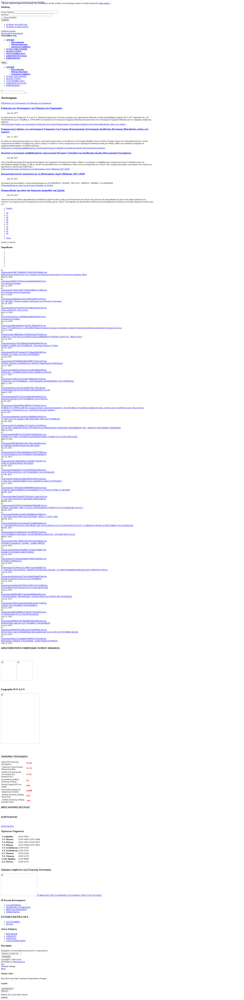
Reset (3, 969)
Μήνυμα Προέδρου (19, 72)
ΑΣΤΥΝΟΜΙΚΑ (13, 922)
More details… (105, 3)
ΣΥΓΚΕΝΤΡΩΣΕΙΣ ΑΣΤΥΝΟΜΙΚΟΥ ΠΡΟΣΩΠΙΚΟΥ (24, 454)
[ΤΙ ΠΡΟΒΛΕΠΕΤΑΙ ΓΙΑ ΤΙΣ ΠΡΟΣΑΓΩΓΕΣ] (23, 612)
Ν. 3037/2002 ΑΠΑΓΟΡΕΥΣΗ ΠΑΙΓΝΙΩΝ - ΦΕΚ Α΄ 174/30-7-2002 (29, 516)
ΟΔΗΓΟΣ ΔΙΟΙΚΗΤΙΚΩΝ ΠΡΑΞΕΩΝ (17, 463)
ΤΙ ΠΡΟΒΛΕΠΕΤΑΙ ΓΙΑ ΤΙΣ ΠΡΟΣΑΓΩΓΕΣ (20, 614)
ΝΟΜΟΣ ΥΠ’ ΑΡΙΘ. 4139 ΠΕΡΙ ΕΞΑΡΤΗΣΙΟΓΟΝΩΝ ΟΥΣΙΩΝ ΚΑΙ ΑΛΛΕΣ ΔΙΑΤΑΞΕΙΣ (39, 437)
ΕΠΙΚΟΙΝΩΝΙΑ (13, 85)
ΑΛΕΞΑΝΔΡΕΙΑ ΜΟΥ (16, 941)
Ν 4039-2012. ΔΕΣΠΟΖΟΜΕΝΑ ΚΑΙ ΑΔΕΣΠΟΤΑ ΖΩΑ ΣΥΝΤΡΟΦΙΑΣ (31, 481)
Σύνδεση (5, 20)
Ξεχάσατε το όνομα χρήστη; (17, 27)
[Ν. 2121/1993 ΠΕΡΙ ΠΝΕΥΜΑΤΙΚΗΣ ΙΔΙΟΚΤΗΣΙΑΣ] (24, 496)
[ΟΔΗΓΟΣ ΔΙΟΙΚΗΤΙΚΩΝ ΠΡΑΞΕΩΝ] (23, 461)
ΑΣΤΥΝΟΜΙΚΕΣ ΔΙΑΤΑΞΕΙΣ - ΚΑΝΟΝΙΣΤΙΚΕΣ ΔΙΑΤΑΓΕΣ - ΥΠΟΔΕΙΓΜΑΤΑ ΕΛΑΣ (38, 534)
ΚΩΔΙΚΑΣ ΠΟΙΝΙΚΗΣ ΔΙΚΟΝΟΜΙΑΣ (17, 552)
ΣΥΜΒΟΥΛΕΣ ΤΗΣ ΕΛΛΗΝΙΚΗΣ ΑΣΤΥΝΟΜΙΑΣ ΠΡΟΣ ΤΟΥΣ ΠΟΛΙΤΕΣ (69, 895)
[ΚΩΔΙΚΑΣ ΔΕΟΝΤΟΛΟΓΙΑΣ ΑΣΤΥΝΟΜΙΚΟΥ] (24, 576)
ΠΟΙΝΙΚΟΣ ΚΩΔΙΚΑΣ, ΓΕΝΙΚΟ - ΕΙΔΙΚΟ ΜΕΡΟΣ (23, 543)
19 (7, 220)
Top (2, 964)
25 (7, 233)
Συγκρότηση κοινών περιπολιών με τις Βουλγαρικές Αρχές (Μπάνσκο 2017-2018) (43, 174)
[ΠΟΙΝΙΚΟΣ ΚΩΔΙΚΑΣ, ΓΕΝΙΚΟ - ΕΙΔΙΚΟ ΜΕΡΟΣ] (24, 541)
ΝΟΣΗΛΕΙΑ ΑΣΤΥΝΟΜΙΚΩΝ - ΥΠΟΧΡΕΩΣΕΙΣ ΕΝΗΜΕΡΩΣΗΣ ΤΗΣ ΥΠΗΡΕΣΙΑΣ (37, 381)
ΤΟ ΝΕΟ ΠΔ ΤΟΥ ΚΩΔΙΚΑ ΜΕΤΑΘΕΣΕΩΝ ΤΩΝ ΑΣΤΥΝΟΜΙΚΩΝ (30, 419)
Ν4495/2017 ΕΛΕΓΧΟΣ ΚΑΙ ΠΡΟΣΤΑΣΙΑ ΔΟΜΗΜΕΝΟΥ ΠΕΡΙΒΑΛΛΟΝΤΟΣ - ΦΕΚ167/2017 (41, 337)
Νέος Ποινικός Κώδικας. (11, 283)
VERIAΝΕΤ (11, 936)
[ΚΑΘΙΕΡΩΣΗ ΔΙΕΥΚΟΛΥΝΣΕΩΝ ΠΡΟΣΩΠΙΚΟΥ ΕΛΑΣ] (23, 388)
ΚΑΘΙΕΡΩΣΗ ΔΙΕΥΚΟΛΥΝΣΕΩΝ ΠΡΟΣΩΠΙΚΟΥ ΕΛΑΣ (25, 390)
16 (7, 213)
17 (7, 215)
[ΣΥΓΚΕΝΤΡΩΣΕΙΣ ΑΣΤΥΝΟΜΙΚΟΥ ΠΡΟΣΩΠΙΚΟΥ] (24, 452)
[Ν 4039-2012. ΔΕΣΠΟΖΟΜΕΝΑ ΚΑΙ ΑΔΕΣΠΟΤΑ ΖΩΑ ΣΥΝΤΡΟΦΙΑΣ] (23, 479)
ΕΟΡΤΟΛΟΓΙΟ (7, 826)
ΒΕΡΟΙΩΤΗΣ (12, 934)
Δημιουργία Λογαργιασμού (12, 33)
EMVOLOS (11, 938)
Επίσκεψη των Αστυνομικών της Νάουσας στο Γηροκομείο (31, 108)
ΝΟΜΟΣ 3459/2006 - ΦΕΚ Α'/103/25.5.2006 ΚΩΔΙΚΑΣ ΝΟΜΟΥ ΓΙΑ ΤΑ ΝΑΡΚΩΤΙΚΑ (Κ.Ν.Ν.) (42, 508)
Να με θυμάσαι (10, 17)
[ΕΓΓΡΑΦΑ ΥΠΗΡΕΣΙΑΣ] (23, 559)
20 (7, 222)
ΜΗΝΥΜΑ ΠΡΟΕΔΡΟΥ (16, 910)
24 (7, 231)
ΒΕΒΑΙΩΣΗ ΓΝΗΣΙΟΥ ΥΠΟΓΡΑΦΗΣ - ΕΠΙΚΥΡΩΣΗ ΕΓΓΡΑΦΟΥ (29, 641)
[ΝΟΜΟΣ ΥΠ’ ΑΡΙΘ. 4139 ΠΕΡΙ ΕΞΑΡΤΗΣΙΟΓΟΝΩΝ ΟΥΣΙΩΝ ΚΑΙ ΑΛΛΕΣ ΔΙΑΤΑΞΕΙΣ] (23, 434)
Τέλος (8, 238)
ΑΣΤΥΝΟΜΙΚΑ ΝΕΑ (15, 81)
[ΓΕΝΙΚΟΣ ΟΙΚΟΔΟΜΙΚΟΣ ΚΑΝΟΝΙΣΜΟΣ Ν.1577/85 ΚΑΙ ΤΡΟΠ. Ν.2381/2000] (24, 488)
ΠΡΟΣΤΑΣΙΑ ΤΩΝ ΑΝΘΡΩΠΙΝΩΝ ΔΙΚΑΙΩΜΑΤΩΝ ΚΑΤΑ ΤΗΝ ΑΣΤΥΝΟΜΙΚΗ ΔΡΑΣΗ (39, 632)
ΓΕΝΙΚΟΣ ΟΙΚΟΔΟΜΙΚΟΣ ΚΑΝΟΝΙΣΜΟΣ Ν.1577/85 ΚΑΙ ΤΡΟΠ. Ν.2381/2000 (35, 490)
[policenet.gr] (9, 680)
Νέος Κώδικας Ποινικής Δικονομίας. (16, 292)
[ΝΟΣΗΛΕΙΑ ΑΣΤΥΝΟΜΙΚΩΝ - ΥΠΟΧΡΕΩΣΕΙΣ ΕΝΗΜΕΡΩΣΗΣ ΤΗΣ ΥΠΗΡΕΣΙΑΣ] (23, 379)
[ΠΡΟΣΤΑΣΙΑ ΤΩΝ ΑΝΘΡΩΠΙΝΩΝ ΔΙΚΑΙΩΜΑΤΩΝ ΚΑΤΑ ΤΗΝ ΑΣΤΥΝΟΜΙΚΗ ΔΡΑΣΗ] (24, 630)
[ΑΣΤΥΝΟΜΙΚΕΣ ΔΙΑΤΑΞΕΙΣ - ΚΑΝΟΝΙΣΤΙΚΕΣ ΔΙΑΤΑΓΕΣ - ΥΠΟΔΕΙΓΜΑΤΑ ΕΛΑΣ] (23, 532)
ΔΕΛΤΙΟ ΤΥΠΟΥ (13, 78)
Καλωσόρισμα (17, 69)
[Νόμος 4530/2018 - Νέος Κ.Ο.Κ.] (24, 308)
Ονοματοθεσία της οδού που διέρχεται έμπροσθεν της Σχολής (33, 190)
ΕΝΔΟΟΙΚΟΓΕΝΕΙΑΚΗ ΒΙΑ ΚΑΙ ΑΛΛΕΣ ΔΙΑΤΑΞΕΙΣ (24, 588)
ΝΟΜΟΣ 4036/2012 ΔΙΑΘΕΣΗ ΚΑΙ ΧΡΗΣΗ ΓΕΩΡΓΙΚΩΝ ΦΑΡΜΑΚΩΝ (32, 363)
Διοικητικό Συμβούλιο (20, 74)
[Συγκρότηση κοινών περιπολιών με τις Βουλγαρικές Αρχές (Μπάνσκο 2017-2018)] (35, 169)
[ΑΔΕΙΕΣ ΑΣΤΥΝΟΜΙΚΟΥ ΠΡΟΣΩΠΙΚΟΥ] (24, 603)
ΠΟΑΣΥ (9, 924)
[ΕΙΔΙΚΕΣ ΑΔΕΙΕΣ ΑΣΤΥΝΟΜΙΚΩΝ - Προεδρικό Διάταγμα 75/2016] (24, 343)
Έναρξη (9, 208)
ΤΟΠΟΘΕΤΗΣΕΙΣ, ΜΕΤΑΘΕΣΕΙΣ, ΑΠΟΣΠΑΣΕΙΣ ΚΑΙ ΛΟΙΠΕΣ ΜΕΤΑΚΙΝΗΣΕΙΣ (36, 596)
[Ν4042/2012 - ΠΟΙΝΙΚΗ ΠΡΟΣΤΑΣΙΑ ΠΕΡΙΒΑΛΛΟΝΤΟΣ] (23, 370)
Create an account (8, 31)
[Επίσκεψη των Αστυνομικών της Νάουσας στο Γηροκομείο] (26, 103)
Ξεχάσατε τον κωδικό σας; (17, 24)
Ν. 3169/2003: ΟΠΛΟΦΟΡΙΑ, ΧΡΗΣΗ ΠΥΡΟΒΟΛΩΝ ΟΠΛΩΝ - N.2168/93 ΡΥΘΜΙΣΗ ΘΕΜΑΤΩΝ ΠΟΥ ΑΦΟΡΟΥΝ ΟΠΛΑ (54, 570)
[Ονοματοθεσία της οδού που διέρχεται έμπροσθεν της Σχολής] (27, 185)
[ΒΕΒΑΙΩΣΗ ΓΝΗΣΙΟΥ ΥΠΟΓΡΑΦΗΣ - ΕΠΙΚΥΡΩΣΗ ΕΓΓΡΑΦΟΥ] (23, 638)
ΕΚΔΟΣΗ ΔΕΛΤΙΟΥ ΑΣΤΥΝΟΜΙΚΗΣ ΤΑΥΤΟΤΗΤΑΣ (24, 399)
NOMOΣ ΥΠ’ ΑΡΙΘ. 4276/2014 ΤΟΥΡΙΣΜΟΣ (20, 354)
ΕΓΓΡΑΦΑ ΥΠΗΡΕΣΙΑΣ (11, 561)
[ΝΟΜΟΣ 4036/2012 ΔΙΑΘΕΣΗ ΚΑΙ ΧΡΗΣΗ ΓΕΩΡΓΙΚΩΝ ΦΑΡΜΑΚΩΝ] (24, 361)
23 (7, 229)
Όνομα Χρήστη (7, 12)
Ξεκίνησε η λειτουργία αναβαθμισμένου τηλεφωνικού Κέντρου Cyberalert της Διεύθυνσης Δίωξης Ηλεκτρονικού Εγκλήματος (66, 153)
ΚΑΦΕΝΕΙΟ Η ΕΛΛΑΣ (16, 83)
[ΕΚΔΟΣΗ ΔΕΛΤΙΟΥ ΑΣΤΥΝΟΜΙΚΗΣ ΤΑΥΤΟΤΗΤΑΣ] (23, 396)
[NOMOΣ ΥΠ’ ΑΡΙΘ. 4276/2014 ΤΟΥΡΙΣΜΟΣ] (23, 352)
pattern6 (4, 997)
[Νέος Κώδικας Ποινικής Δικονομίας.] (24, 290)
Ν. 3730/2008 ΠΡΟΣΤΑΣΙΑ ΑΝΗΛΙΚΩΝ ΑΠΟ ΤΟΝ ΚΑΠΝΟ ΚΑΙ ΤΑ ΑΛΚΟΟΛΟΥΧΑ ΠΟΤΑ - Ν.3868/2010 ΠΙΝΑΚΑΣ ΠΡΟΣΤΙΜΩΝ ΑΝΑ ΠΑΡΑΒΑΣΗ (67, 525)
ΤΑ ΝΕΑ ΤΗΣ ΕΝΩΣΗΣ (16, 76)
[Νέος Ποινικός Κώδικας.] (23, 281)
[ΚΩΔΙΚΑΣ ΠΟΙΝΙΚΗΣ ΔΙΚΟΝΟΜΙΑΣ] (23, 550)
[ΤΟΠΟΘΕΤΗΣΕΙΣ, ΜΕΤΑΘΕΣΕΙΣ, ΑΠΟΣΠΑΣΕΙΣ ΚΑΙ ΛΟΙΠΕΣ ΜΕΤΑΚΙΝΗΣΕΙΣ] (23, 594)
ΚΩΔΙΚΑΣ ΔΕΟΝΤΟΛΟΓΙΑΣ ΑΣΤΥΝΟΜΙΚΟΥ (21, 579)
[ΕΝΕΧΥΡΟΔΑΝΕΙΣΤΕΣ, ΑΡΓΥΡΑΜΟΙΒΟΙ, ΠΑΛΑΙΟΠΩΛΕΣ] (23, 470)
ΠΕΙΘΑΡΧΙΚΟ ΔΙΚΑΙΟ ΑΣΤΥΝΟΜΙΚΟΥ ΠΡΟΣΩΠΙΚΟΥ (25, 623)
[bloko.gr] (25, 680)
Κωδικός (4, 15)
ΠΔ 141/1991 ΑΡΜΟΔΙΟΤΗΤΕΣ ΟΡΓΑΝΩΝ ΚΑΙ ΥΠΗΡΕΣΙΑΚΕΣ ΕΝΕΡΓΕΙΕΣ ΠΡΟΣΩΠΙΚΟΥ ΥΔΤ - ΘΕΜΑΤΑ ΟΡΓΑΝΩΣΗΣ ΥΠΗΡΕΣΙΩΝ (61, 428)
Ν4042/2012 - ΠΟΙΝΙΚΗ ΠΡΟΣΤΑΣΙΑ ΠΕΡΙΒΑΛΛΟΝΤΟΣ (26, 372)
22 (7, 227)
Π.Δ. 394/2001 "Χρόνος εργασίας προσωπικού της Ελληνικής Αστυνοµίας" (31, 301)
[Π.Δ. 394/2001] (23, 299)
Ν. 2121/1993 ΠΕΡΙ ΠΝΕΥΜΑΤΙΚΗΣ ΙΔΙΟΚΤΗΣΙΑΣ (23, 499)
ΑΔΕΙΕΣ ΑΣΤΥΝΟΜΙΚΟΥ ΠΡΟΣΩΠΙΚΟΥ (19, 605)
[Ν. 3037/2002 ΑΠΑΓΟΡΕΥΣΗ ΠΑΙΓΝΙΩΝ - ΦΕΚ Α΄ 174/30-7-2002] (23, 514)
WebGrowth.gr (19, 962)
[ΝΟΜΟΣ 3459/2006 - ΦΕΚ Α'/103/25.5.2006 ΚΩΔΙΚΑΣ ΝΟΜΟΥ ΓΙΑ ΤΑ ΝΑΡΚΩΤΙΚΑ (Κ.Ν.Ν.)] (24, 505)
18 (7, 217)
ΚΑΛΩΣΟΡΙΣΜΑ (13, 905)
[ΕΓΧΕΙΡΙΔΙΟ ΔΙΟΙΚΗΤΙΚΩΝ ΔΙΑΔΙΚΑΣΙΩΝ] (23, 443)
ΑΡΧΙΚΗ (10, 67)
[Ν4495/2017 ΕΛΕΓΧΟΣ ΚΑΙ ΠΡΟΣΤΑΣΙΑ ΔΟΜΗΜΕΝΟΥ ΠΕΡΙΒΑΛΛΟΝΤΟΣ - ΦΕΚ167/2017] (24, 334)
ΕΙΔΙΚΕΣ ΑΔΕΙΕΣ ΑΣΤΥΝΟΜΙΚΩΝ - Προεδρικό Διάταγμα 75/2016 (29, 345)
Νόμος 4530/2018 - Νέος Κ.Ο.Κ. (14, 310)
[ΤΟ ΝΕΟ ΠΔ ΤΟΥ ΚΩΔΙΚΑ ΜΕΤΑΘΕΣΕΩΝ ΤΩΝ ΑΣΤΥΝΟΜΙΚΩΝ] (23, 417)
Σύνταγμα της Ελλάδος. (10, 319)
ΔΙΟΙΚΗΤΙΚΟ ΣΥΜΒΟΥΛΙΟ (18, 907)
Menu (4, 63)
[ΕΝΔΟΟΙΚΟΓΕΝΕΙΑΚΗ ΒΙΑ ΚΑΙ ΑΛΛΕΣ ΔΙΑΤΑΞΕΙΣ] (24, 585)
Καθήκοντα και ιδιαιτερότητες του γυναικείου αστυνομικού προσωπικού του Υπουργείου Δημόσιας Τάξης (44, 274)
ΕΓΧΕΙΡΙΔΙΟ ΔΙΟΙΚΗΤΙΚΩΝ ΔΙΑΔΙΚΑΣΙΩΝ (20, 445)
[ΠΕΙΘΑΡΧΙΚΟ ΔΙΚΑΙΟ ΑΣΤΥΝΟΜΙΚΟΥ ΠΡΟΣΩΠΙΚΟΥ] (23, 621)
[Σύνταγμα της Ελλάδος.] (23, 317)
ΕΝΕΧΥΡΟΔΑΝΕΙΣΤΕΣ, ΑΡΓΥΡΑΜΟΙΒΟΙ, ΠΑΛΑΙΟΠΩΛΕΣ (27, 472)
